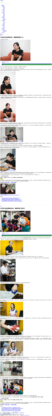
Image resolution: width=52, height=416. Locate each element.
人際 (4, 22)
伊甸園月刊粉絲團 (13, 182)
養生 (4, 13)
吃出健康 (3, 12)
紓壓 (4, 23)
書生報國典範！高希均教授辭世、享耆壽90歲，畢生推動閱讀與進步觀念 (11, 199)
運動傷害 (4, 19)
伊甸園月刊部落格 (7, 182)
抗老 (4, 27)
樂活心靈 (3, 20)
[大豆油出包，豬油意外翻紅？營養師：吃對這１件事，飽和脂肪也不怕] (26, 189)
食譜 (4, 16)
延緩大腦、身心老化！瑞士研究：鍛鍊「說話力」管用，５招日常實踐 (11, 410)
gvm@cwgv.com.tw (26, 415)
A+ (2, 65)
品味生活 (3, 28)
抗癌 (4, 11)
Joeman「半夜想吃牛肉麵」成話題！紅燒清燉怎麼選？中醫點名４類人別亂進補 (12, 408)
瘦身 (4, 18)
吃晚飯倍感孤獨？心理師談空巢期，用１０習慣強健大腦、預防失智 (11, 407)
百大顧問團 (4, 30)
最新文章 (3, 5)
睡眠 (4, 24)
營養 (4, 14)
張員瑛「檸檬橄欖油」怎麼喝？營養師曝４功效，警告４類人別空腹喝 (11, 200)
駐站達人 (4, 31)
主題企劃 (3, 32)
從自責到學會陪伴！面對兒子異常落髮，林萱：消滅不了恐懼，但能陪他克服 (12, 201)
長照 (4, 8)
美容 (4, 26)
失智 (4, 9)
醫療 (4, 7)
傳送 (2, 64)
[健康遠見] (1, 0)
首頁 (1, 34)
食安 (4, 15)
